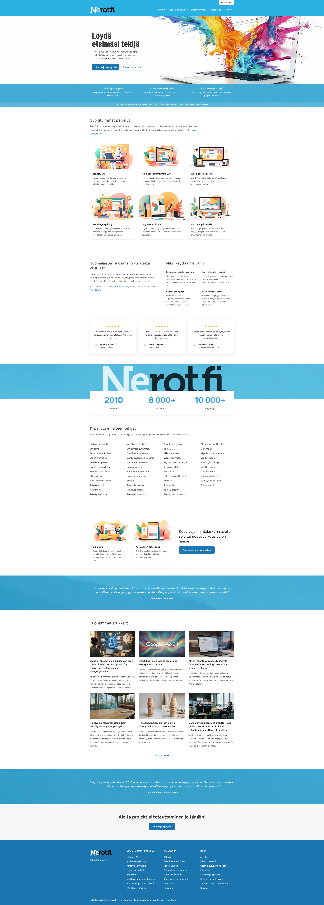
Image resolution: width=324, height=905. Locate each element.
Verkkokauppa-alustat (100, 462)
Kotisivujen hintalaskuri (211, 879)
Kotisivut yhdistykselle (100, 471)
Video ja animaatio (172, 457)
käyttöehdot (126, 900)
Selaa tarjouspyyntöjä (211, 874)
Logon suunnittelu (98, 457)
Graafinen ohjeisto (173, 444)
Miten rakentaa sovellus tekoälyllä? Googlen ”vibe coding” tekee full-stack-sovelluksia (208, 664)
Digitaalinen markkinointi (212, 444)
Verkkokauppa (208, 457)
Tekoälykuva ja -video (211, 480)
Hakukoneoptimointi (137, 462)
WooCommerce (208, 467)
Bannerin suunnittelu (100, 467)
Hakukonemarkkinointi (101, 480)
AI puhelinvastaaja (135, 485)
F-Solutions (170, 900)
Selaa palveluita (132, 67)
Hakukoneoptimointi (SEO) (140, 883)
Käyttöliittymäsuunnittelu (139, 471)
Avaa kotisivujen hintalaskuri (197, 550)
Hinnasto (204, 870)
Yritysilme (94, 448)
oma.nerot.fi (226, 2)
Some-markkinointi (210, 476)
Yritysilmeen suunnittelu (138, 448)
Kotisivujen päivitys (210, 462)
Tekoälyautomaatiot (136, 494)
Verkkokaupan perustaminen (140, 457)
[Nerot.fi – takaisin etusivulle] (102, 9)
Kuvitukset (169, 471)
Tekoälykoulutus (208, 485)
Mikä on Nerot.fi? (209, 861)
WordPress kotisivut (136, 444)
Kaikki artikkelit (162, 755)
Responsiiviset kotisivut (101, 453)
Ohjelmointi (206, 448)
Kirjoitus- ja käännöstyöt (175, 462)
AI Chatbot (95, 489)
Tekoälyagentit (97, 485)
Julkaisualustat (171, 467)
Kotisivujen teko (134, 467)
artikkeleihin (122, 286)
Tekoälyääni (169, 485)
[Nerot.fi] (107, 852)
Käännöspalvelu (171, 453)
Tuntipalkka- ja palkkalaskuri (214, 883)
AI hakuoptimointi (135, 489)
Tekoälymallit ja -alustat (175, 494)
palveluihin (111, 286)
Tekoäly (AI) (169, 448)
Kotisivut (168, 480)
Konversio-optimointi (137, 476)
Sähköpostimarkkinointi (175, 476)
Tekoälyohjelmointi (99, 494)
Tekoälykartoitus (171, 489)
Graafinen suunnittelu (137, 453)
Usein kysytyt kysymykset (213, 865)
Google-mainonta (209, 471)
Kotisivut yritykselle (99, 444)
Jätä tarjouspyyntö (178, 9)
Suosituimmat (198, 9)
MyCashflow (96, 476)
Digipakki (205, 888)
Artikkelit (204, 857)
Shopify (130, 480)
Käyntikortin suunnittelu (212, 453)
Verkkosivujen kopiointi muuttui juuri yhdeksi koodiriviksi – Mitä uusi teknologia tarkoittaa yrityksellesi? (210, 726)
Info (228, 9)
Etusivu (162, 9)
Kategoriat (215, 9)
